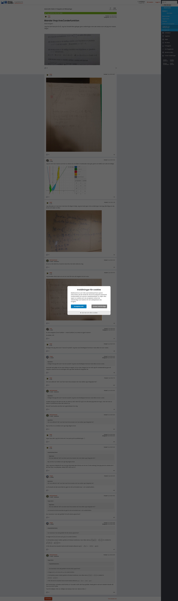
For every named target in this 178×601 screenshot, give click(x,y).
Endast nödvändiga (99, 306)
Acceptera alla (79, 306)
